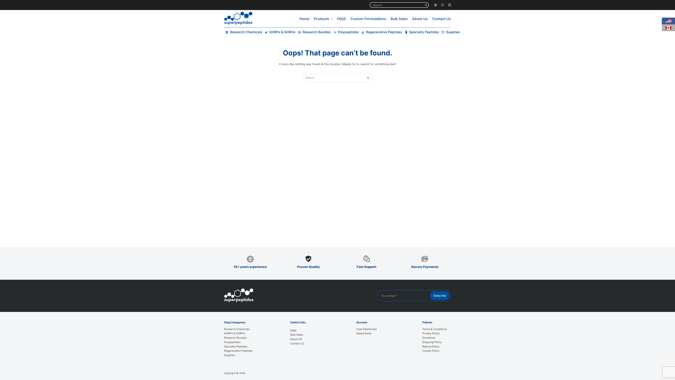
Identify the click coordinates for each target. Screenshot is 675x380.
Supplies (453, 32)
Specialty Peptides (424, 32)
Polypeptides (348, 32)
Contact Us (441, 19)
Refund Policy (430, 346)
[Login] (435, 5)
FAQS (341, 19)
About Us (420, 19)
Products (321, 19)
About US (296, 339)
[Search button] (426, 5)
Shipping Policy (432, 342)
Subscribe (439, 295)
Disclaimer (428, 337)
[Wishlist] (442, 5)
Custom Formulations (368, 19)
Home (304, 19)
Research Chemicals (246, 32)
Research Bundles (317, 32)
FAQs (293, 330)
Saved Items (364, 333)
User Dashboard (366, 329)
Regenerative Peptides (384, 32)
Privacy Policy (431, 333)
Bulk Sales (399, 19)
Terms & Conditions (434, 329)
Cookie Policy (430, 350)
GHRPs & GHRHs (282, 32)
